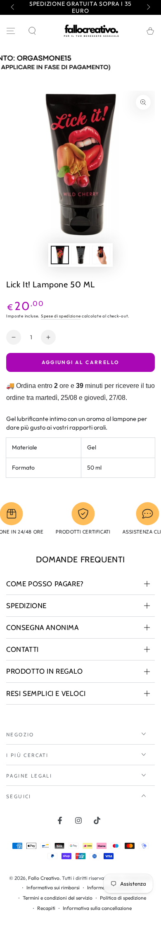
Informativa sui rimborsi (53, 887)
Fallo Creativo (43, 878)
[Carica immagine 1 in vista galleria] (60, 255)
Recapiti (46, 908)
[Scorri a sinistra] (13, 7)
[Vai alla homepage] (91, 31)
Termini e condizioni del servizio (57, 898)
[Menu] (10, 31)
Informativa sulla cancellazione (97, 908)
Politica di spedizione (123, 898)
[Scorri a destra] (148, 7)
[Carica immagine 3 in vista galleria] (101, 255)
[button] (32, 31)
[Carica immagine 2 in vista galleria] (80, 255)
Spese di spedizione (60, 316)
